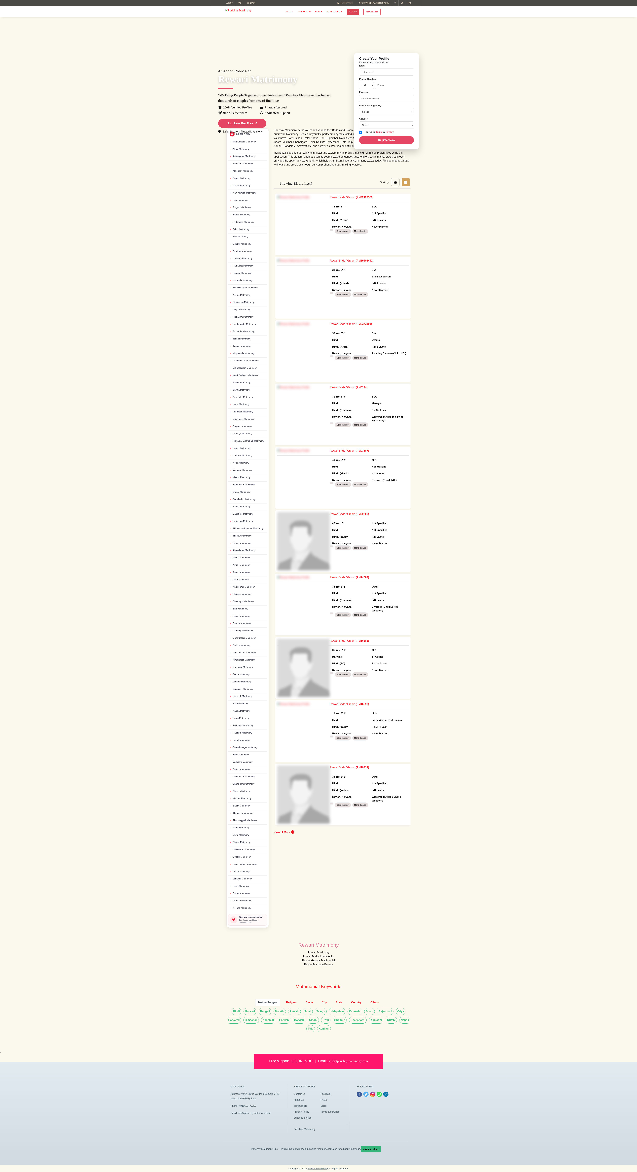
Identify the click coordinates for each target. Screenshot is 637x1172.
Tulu (310, 1028)
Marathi (279, 1011)
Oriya (400, 1011)
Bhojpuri (339, 1020)
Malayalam (337, 1011)
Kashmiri (268, 1020)
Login (353, 11)
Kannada (354, 1011)
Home (289, 11)
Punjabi (294, 1011)
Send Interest (343, 231)
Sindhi (313, 1020)
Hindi (236, 1011)
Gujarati (250, 1011)
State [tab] (339, 1002)
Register (372, 11)
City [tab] (324, 1002)
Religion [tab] (291, 1002)
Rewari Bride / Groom (359, 212)
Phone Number (367, 79)
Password (364, 92)
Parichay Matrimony (305, 1129)
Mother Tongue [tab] (267, 1002)
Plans (318, 11)
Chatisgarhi (358, 1020)
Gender (363, 118)
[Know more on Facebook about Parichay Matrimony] (395, 3)
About (229, 3)
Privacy (390, 132)
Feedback (325, 1093)
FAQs (323, 1099)
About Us (299, 1099)
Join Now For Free (240, 123)
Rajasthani (385, 1011)
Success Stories (303, 1117)
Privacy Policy (301, 1111)
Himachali (251, 1020)
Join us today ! (371, 1149)
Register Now (386, 140)
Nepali (405, 1020)
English (284, 1020)
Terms (379, 132)
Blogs (323, 1105)
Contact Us (334, 11)
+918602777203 (346, 3)
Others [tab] (374, 1002)
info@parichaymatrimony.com (373, 3)
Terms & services (330, 1111)
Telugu (321, 1011)
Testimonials (300, 1105)
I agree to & (379, 132)
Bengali (265, 1011)
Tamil (308, 1011)
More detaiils (360, 231)
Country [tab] (356, 1002)
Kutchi (391, 1020)
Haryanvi (234, 1020)
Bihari (369, 1011)
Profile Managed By (370, 105)
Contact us (299, 1093)
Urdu (326, 1020)
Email (362, 65)
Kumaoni (376, 1020)
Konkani (324, 1028)
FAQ (240, 3)
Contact (251, 3)
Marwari (299, 1020)
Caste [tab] (309, 1002)
